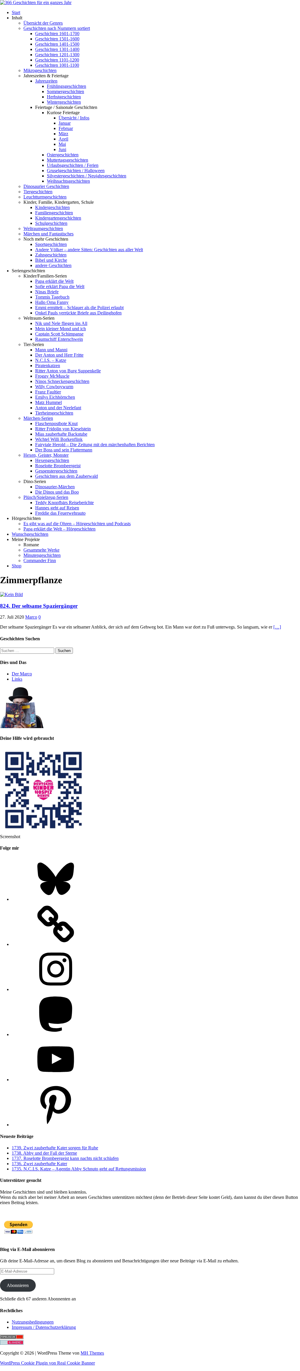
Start (16, 12)
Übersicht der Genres (43, 22)
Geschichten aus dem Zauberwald (66, 476)
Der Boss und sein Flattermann (63, 449)
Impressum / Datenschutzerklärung (44, 1327)
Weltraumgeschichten (43, 228)
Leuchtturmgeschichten (45, 196)
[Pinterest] (56, 1124)
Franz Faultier (48, 391)
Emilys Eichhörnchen (55, 397)
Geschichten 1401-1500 (57, 44)
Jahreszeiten (46, 80)
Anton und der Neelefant (58, 407)
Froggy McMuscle (52, 376)
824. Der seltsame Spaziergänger (39, 606)
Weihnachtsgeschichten (68, 181)
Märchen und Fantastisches (48, 233)
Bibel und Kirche (51, 260)
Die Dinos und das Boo (57, 491)
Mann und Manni (51, 349)
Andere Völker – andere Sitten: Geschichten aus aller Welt (89, 249)
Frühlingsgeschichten (66, 86)
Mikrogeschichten (40, 70)
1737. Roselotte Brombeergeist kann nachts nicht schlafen (65, 1158)
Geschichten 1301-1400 (57, 49)
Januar (65, 123)
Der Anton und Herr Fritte (59, 354)
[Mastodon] (56, 1034)
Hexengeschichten (52, 460)
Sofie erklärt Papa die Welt (59, 286)
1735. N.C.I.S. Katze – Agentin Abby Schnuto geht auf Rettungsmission (79, 1168)
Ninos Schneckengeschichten (62, 381)
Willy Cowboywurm (54, 386)
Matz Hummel (48, 402)
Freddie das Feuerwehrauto (60, 513)
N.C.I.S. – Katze (50, 360)
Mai (62, 144)
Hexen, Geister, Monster (46, 455)
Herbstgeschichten (64, 96)
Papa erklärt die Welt (54, 281)
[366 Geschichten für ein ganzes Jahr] (35, 2)
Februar (66, 128)
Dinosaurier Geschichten (46, 186)
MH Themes (92, 1353)
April (63, 138)
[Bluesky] (56, 899)
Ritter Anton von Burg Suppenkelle (68, 370)
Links (17, 679)
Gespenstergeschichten (56, 470)
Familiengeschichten (54, 212)
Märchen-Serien (38, 418)
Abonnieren (18, 1285)
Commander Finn (39, 560)
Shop (16, 565)
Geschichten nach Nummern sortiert (56, 28)
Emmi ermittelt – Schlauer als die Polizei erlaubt (79, 307)
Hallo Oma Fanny (52, 302)
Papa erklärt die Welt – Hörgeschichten (59, 528)
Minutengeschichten (42, 555)
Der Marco (22, 673)
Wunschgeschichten (30, 534)
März (63, 133)
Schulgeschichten (51, 223)
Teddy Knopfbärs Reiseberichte (64, 502)
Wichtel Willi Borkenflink (59, 439)
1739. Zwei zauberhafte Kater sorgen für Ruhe (55, 1147)
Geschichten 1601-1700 (57, 33)
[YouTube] (56, 1079)
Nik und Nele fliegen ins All (61, 323)
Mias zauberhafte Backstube (61, 434)
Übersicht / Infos (74, 117)
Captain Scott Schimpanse (59, 333)
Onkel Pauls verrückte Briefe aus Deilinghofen (78, 312)
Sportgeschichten (51, 244)
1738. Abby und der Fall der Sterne (44, 1153)
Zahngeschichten (51, 254)
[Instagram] (56, 989)
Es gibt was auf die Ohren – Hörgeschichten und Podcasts (77, 523)
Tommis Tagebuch (52, 297)
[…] (277, 626)
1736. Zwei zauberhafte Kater (39, 1163)
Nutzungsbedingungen (33, 1321)
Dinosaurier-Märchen (55, 486)
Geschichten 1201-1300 (57, 54)
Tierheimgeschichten (54, 412)
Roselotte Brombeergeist (58, 465)
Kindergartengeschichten (58, 217)
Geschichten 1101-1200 (57, 59)
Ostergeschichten (63, 154)
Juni (62, 149)
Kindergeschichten (52, 207)
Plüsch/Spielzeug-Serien (45, 497)
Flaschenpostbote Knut (56, 423)
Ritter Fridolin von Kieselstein (63, 428)
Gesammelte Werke (41, 549)
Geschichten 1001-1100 (57, 65)
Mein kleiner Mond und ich (60, 328)
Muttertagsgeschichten (67, 160)
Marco (31, 617)
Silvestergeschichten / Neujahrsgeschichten (86, 175)
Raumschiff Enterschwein (59, 339)
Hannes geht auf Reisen (57, 507)
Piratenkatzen (47, 365)
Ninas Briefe (47, 291)
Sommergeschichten (65, 91)
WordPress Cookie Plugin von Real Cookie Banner (47, 1362)
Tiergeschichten (37, 191)
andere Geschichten (53, 265)
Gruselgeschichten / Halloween (76, 170)
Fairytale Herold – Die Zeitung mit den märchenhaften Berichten (95, 444)
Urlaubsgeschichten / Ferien (72, 165)
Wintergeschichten (64, 102)
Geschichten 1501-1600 (57, 38)
